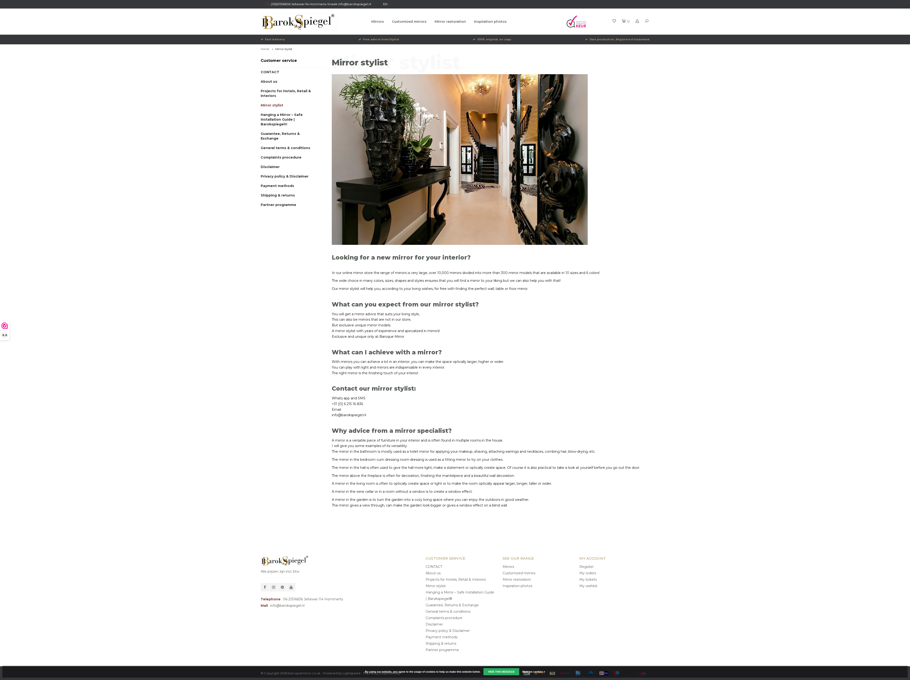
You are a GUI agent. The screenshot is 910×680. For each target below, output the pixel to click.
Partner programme (278, 205)
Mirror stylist (283, 49)
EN (385, 4)
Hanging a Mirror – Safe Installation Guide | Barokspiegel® (282, 119)
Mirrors (377, 21)
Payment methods (277, 186)
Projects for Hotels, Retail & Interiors (286, 93)
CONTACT (270, 72)
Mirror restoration (450, 21)
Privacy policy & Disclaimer (285, 176)
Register (586, 567)
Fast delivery (275, 39)
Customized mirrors (409, 21)
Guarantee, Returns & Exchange (280, 136)
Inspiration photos (490, 21)
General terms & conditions (285, 148)
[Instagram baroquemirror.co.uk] (273, 587)
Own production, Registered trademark (619, 39)
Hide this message (501, 671)
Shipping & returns (278, 195)
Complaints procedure (281, 157)
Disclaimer (270, 167)
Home (265, 49)
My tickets (588, 579)
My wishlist (588, 586)
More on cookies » (533, 671)
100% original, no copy (494, 39)
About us (269, 81)
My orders (587, 573)
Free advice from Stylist (381, 39)
